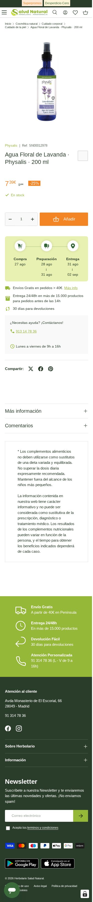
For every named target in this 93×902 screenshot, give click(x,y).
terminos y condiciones (42, 846)
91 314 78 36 (15, 734)
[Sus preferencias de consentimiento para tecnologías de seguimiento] (81, 894)
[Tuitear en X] (31, 369)
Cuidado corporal (52, 23)
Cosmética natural (26, 23)
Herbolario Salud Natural (29, 896)
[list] (46, 81)
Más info (71, 288)
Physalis (11, 145)
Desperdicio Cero (57, 3)
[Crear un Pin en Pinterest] (51, 369)
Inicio (8, 23)
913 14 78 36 (26, 331)
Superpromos (32, 3)
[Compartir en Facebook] (41, 369)
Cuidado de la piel (15, 27)
